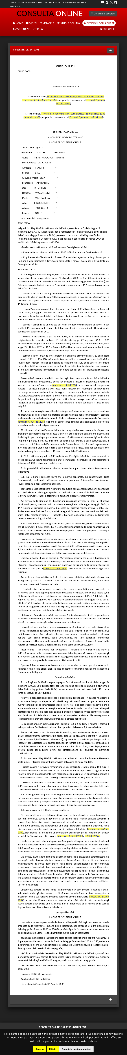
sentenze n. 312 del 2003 (70, 836)
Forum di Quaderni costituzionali (86, 117)
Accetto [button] (39, 1049)
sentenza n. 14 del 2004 (64, 385)
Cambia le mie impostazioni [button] (76, 1049)
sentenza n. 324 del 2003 (31, 421)
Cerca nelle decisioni (104, 13)
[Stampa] (110, 51)
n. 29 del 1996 (92, 836)
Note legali (80, 1027)
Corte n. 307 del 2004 (55, 568)
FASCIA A (43, 2)
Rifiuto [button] (52, 1049)
